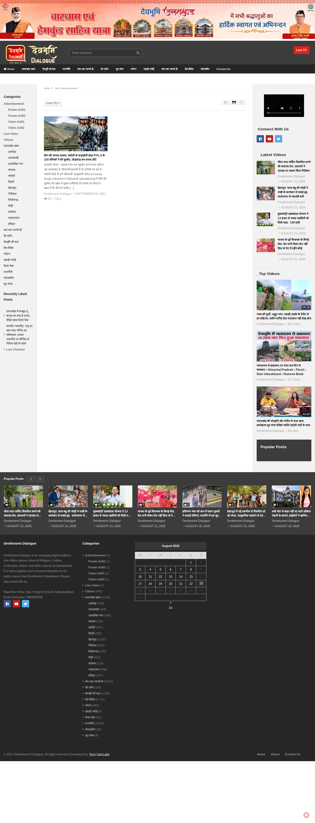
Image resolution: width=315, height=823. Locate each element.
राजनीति (66, 68)
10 (140, 576)
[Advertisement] (157, 792)
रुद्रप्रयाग (13, 217)
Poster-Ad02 (17, 115)
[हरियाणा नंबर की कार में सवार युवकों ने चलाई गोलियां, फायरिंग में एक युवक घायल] (202, 496)
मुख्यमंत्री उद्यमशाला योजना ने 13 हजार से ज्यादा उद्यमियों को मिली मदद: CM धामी (293, 218)
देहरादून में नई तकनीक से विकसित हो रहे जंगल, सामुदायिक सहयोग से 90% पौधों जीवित (246, 513)
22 (191, 583)
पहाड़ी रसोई (149, 68)
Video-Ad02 (16, 127)
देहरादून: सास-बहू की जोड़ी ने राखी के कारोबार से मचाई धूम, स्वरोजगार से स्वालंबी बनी (293, 192)
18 (150, 583)
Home (10, 68)
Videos (8, 139)
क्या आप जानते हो (85, 68)
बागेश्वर (12, 211)
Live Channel (15, 349)
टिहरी (11, 181)
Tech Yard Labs (99, 754)
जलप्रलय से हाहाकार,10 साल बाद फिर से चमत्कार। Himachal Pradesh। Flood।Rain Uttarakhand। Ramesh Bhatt (281, 369)
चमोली (11, 175)
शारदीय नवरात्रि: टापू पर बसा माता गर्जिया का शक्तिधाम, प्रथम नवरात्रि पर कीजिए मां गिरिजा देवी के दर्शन (19, 334)
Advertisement (14, 103)
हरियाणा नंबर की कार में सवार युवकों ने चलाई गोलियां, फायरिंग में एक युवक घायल (201, 513)
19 (160, 583)
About (275, 754)
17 (140, 583)
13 (170, 576)
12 (160, 576)
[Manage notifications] (306, 815)
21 (180, 583)
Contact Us (223, 68)
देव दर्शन (104, 68)
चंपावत (11, 169)
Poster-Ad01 (17, 109)
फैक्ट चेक (9, 265)
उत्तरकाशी (13, 157)
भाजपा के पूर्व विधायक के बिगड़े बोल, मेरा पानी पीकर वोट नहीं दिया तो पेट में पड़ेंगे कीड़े (293, 244)
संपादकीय (205, 68)
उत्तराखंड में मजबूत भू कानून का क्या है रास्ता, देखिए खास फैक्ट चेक (18, 316)
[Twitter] (278, 138)
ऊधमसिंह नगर (15, 163)
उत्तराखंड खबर (28, 68)
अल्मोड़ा (12, 151)
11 (150, 576)
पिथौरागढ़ (13, 199)
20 (170, 583)
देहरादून (12, 187)
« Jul (170, 603)
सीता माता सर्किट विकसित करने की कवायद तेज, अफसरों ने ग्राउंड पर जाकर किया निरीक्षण (294, 166)
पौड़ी (10, 205)
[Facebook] (260, 138)
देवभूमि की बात (48, 68)
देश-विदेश (189, 68)
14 (180, 576)
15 (191, 576)
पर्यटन (133, 68)
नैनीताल (12, 193)
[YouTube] (269, 138)
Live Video (11, 133)
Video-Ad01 (16, 121)
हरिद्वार (11, 223)
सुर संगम (119, 68)
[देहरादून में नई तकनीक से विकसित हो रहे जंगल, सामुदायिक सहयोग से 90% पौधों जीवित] (246, 496)
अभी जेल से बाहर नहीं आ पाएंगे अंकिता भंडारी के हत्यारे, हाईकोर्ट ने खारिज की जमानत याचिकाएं (291, 513)
